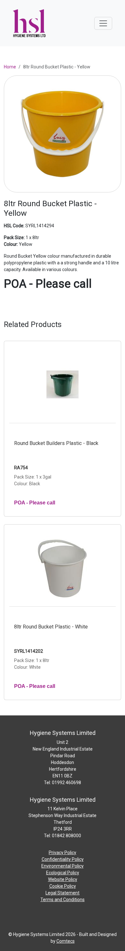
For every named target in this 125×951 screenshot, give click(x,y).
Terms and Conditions (62, 899)
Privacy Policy (62, 852)
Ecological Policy (62, 872)
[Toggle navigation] (103, 23)
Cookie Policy (62, 886)
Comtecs (65, 941)
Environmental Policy (62, 866)
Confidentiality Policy (63, 859)
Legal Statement (62, 892)
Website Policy (62, 879)
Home (10, 66)
